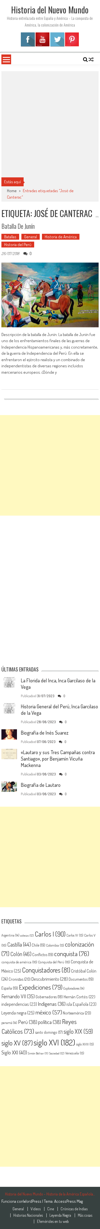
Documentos (81, 979)
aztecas (27, 935)
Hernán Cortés (79, 996)
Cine (50, 1209)
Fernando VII (18, 996)
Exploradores (73, 988)
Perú (27, 1022)
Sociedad (56, 1053)
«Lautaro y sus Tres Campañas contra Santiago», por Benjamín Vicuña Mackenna (58, 758)
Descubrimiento (49, 979)
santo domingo (49, 1032)
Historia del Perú (17, 244)
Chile (38, 944)
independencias (19, 1004)
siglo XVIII (85, 1044)
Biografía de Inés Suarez (44, 733)
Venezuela (74, 1053)
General (30, 236)
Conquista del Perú (54, 962)
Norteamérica (77, 1012)
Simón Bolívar (38, 1053)
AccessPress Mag (68, 1201)
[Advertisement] (50, 124)
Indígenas (52, 1004)
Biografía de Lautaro (41, 785)
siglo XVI (54, 1042)
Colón (20, 954)
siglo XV (17, 1043)
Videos (36, 1209)
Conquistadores (46, 970)
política (49, 1022)
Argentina (10, 935)
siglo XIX (78, 1031)
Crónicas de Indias (74, 1209)
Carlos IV (74, 935)
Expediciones (40, 987)
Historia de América (61, 236)
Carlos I (50, 934)
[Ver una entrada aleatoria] (91, 59)
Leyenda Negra (60, 1215)
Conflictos (42, 954)
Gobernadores (49, 996)
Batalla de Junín (18, 225)
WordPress (32, 1201)
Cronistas (20, 979)
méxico (48, 1012)
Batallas (10, 236)
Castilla (19, 944)
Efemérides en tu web (53, 1221)
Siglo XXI (14, 1052)
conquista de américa (19, 962)
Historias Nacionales (28, 1215)
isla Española (81, 1004)
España (9, 987)
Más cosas (85, 1215)
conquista (71, 953)
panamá (9, 1022)
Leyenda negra (17, 1013)
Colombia (55, 945)
